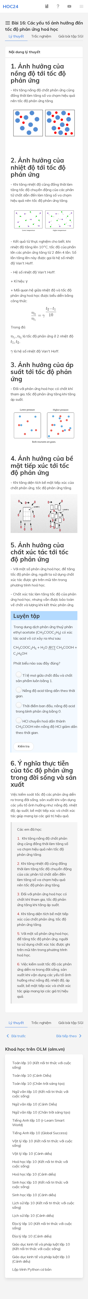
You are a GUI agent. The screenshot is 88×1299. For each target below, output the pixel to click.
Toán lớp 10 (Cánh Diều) (31, 1075)
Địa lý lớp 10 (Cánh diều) (32, 1236)
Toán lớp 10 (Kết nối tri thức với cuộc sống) (41, 1065)
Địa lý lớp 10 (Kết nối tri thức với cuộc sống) (42, 1225)
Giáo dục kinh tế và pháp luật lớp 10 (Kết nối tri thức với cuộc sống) (41, 1246)
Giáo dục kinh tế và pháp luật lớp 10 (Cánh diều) (41, 1259)
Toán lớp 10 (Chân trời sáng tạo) (38, 1083)
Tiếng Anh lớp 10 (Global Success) (39, 1133)
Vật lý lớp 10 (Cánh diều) (32, 1153)
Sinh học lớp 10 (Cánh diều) (34, 1195)
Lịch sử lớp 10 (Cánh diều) (33, 1215)
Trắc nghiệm (41, 36)
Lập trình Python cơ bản (31, 1269)
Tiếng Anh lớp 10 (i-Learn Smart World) (38, 1122)
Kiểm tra (23, 746)
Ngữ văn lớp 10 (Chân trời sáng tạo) (41, 1112)
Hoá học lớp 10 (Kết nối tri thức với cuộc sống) (40, 1163)
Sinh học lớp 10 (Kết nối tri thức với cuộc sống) (40, 1184)
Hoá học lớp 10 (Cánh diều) (34, 1174)
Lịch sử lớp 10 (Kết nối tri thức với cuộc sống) (43, 1205)
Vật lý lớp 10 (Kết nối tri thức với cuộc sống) (42, 1143)
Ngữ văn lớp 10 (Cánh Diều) (34, 1104)
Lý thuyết (16, 36)
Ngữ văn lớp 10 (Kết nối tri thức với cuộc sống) (40, 1093)
